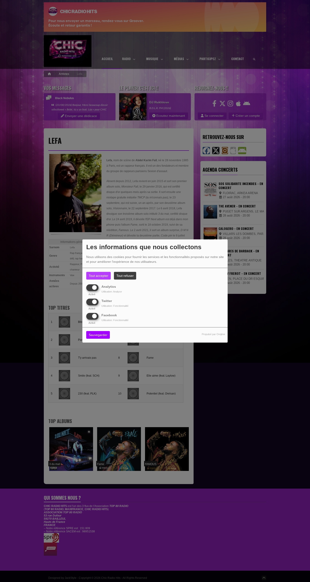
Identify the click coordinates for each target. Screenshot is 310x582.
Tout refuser (125, 276)
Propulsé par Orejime (213, 334)
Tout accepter (98, 276)
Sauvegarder (98, 335)
